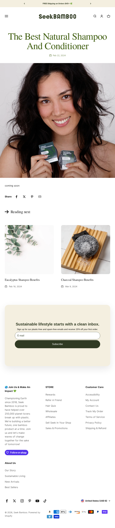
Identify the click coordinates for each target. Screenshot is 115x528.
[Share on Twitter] (24, 197)
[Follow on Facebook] (7, 501)
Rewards (50, 394)
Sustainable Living (15, 475)
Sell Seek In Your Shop (58, 422)
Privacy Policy (94, 422)
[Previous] (24, 3)
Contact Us (92, 405)
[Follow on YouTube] (37, 501)
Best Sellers (11, 487)
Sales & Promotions (57, 428)
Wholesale (51, 411)
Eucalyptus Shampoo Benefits (22, 280)
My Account (92, 400)
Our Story (10, 470)
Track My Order (94, 411)
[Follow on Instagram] (22, 501)
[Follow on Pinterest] (30, 501)
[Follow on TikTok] (45, 501)
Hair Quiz (51, 405)
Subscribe (57, 344)
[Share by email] (40, 197)
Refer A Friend (54, 400)
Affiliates (51, 416)
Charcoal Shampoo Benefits (77, 280)
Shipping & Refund (96, 428)
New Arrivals (12, 481)
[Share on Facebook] (16, 197)
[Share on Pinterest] (32, 197)
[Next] (90, 3)
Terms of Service (95, 416)
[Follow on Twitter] (14, 501)
